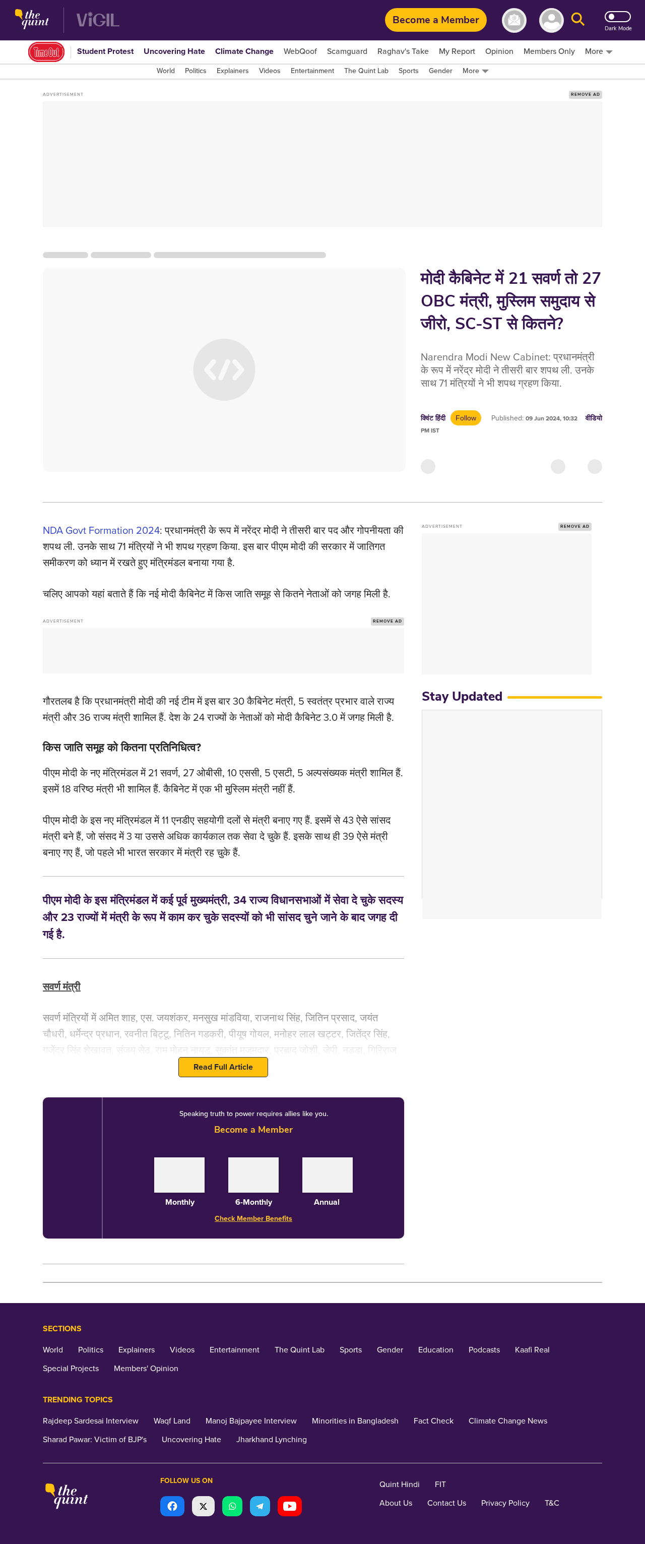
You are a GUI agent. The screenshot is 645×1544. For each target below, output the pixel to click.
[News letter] (514, 20)
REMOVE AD (585, 94)
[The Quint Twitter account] (203, 1507)
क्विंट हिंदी (433, 418)
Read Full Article (223, 1067)
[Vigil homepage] (98, 20)
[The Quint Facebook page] (172, 1507)
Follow (466, 418)
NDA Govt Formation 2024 (101, 531)
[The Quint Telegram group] (260, 1507)
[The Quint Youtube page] (290, 1507)
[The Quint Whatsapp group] (232, 1507)
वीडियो (594, 418)
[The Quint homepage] (32, 20)
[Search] (578, 20)
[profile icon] (551, 20)
